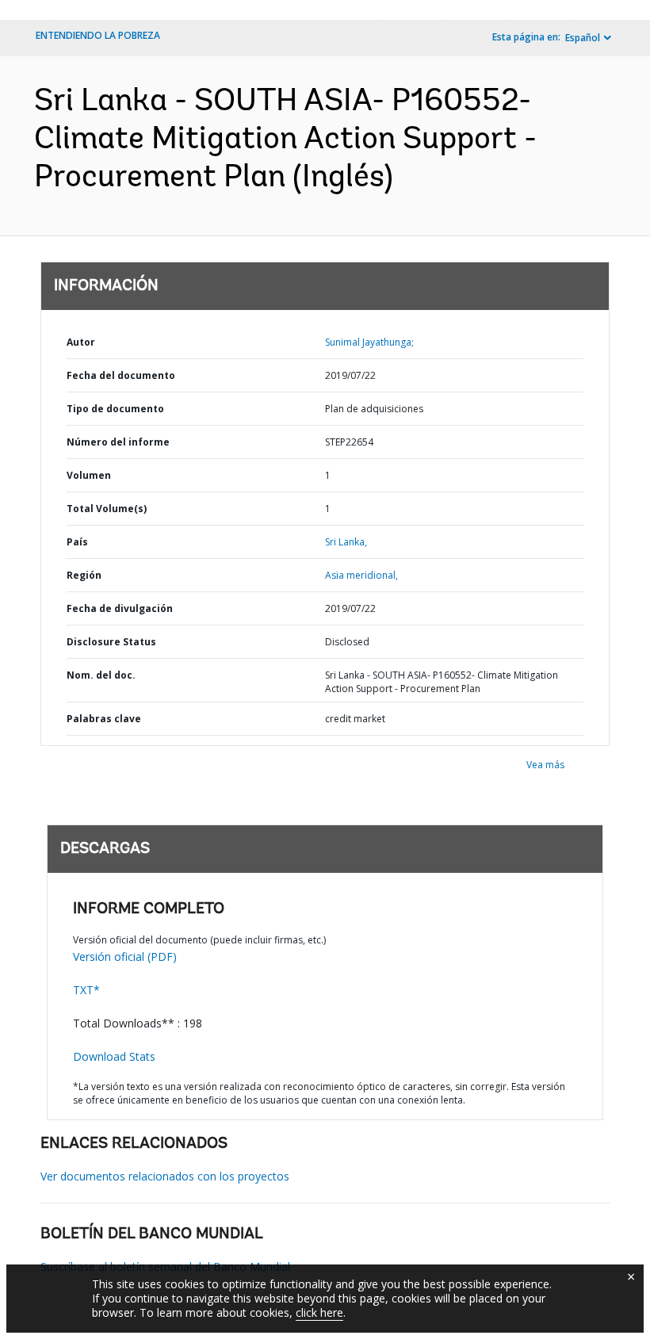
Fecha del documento (121, 375)
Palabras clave (104, 718)
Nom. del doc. (101, 675)
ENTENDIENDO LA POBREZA (98, 35)
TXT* (86, 989)
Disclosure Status (111, 641)
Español (582, 37)
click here (319, 1312)
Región (84, 575)
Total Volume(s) (107, 508)
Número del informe (118, 442)
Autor (81, 342)
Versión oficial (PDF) (125, 956)
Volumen (89, 475)
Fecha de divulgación (120, 608)
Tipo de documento (115, 408)
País (77, 542)
